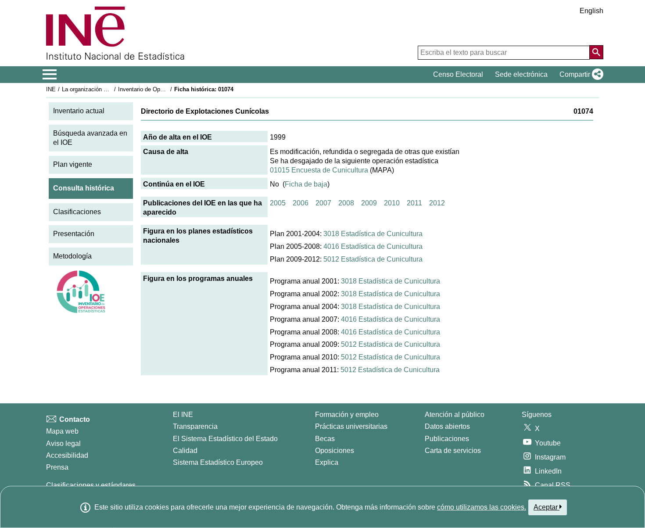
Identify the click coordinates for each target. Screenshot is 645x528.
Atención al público (454, 414)
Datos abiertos (447, 426)
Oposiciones (334, 450)
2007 (323, 203)
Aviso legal (63, 443)
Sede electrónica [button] (521, 74)
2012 (437, 203)
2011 (414, 203)
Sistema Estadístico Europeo (218, 462)
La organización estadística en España (111, 89)
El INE (183, 414)
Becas (325, 438)
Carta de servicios (453, 450)
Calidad (185, 450)
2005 (278, 203)
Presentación (73, 233)
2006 (300, 203)
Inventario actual (78, 111)
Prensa (57, 467)
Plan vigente (72, 164)
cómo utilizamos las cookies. (481, 507)
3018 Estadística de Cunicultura (373, 233)
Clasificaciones (77, 212)
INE (51, 89)
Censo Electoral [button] (458, 74)
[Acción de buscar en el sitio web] (596, 52)
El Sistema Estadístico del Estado (225, 438)
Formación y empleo (347, 414)
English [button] (591, 10)
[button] (579, 75)
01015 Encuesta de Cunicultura (319, 170)
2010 (392, 203)
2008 (346, 203)
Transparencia (195, 426)
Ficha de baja (306, 184)
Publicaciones (447, 438)
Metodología (72, 256)
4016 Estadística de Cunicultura (373, 246)
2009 (369, 203)
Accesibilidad (67, 455)
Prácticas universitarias (351, 426)
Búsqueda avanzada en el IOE (90, 137)
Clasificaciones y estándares (91, 485)
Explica (326, 462)
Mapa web (62, 431)
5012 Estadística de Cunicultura (373, 259)
